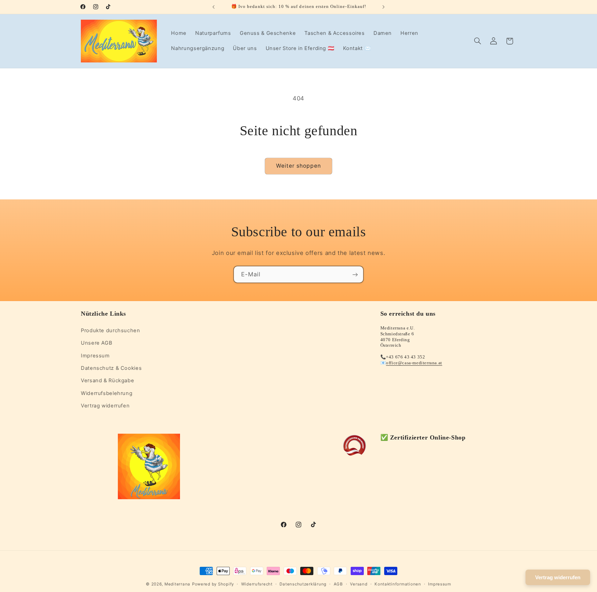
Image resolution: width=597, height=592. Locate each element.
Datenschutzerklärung (302, 584)
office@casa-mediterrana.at (414, 362)
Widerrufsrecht (257, 584)
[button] (478, 41)
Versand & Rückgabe (107, 380)
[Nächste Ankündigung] (383, 7)
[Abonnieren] (355, 274)
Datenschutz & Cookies (111, 368)
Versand (358, 584)
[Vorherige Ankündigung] (213, 7)
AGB (338, 584)
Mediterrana (177, 584)
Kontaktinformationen (398, 584)
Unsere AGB (96, 342)
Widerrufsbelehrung (106, 393)
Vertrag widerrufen (105, 405)
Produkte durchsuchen (110, 330)
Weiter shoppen (298, 165)
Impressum (95, 355)
